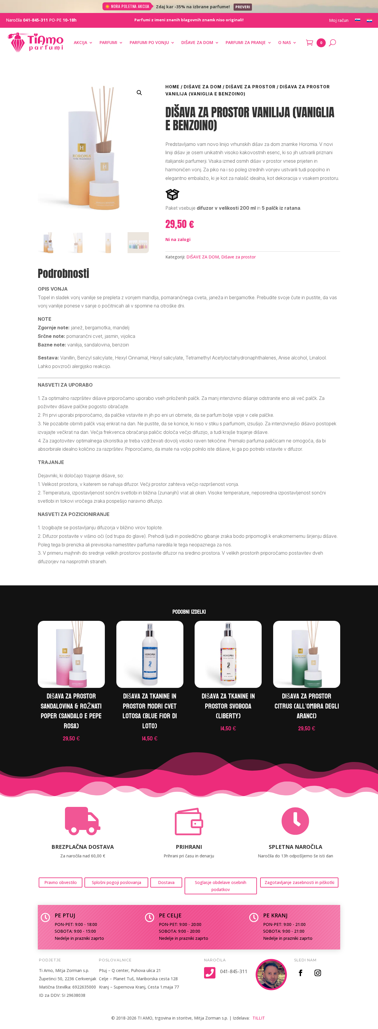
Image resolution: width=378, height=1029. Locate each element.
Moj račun (338, 20)
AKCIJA (80, 42)
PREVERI (242, 6)
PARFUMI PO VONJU (149, 42)
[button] (139, 92)
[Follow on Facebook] (300, 972)
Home (172, 86)
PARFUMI (108, 42)
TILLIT (258, 1018)
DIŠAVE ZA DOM (197, 42)
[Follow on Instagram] (317, 972)
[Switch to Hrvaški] (369, 21)
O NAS (284, 42)
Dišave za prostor (251, 86)
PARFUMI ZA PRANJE (246, 42)
